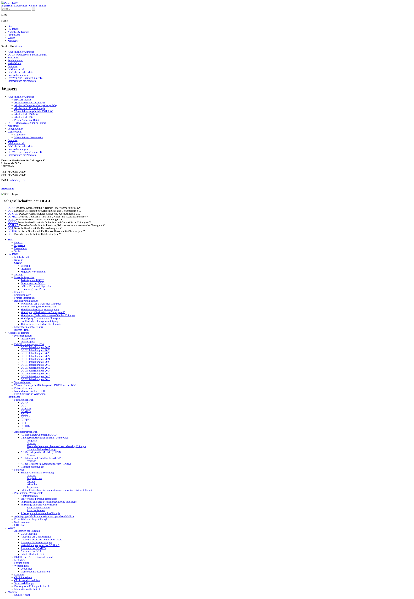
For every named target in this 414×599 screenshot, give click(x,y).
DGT (11, 228)
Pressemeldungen (23, 335)
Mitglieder (13, 40)
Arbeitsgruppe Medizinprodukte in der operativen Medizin (44, 516)
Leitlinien (12, 66)
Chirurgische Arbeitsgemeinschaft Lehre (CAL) (45, 437)
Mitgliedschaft (21, 257)
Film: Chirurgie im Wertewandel (30, 394)
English (42, 5)
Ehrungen (19, 292)
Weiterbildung (15, 63)
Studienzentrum (22, 522)
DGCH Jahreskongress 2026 (29, 344)
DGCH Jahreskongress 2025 (35, 347)
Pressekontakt (28, 338)
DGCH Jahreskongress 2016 (35, 373)
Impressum (6, 5)
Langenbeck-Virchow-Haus (28, 327)
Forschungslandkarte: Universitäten (39, 504)
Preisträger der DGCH (32, 280)
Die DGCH (14, 29)
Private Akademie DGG (26, 120)
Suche (17, 251)
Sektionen (19, 469)
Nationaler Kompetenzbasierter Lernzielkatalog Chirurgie (56, 446)
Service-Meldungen (18, 75)
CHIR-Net (19, 525)
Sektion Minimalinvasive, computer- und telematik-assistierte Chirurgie (57, 490)
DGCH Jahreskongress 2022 (35, 356)
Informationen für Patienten (22, 80)
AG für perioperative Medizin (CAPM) (41, 452)
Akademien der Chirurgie (21, 51)
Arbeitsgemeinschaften (26, 431)
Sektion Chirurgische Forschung (37, 472)
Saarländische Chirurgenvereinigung (39, 321)
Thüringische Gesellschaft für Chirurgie (41, 324)
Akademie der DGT (24, 117)
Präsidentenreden (23, 388)
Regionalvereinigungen (26, 300)
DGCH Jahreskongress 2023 (35, 353)
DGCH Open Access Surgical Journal (27, 54)
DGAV (12, 207)
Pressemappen (28, 341)
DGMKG (13, 216)
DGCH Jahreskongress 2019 (35, 364)
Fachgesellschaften (23, 399)
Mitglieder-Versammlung (33, 271)
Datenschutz (20, 5)
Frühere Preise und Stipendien (36, 286)
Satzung (18, 274)
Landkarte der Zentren (38, 507)
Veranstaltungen (22, 382)
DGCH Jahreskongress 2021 (35, 359)
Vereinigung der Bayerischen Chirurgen (41, 303)
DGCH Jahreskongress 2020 (35, 362)
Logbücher (19, 134)
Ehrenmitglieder (22, 295)
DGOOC (13, 222)
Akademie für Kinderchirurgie (29, 108)
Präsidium (26, 268)
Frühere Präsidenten (24, 297)
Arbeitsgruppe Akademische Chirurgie (40, 513)
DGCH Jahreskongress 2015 (35, 376)
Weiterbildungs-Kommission (28, 137)
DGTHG (13, 231)
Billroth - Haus (21, 329)
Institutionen (14, 34)
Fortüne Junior (15, 60)
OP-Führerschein (16, 69)
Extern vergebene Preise (33, 289)
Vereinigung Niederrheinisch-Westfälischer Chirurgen (48, 315)
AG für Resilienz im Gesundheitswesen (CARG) (46, 463)
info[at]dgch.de (17, 180)
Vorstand (25, 265)
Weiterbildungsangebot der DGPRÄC (33, 111)
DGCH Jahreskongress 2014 (35, 379)
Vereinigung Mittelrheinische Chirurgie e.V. (43, 312)
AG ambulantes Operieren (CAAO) (39, 434)
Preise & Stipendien (24, 277)
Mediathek (13, 57)
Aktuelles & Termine (18, 32)
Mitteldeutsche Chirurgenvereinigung (40, 309)
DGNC (12, 219)
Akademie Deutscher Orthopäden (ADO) (35, 105)
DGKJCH (13, 213)
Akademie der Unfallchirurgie (29, 102)
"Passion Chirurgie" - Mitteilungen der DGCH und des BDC (45, 385)
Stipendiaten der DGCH (33, 283)
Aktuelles (32, 484)
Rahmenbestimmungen (32, 466)
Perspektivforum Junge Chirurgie (31, 519)
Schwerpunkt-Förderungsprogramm (39, 498)
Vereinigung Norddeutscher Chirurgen (40, 318)
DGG (11, 210)
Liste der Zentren (36, 510)
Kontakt (33, 5)
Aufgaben (32, 440)
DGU (11, 234)
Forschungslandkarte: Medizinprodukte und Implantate (48, 501)
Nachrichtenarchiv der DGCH (29, 391)
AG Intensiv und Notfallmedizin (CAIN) (41, 458)
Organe (18, 262)
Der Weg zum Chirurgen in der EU (26, 78)
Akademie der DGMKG (26, 114)
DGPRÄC (13, 225)
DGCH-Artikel (22, 594)
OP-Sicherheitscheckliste (20, 72)
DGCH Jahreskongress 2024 (35, 350)
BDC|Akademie (22, 99)
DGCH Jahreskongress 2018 (35, 367)
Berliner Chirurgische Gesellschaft (38, 306)
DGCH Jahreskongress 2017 (35, 370)
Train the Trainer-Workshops (41, 449)
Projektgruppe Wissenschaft (28, 493)
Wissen (11, 37)
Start (10, 26)
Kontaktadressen (29, 495)
